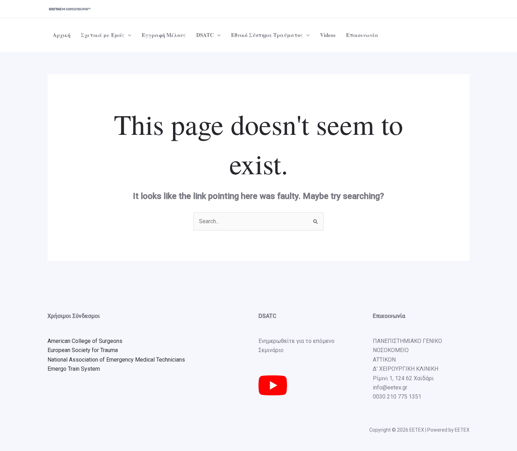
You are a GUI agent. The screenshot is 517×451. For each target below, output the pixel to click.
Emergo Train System (73, 368)
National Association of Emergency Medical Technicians (116, 359)
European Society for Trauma (82, 350)
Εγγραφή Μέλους (164, 35)
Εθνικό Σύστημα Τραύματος (267, 35)
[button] (128, 35)
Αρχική (61, 35)
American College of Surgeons (84, 341)
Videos (328, 35)
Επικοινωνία (362, 35)
